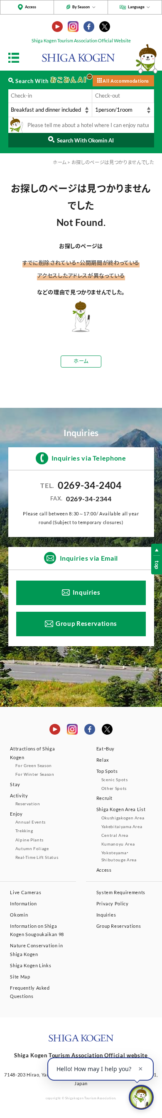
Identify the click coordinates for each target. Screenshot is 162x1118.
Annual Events (30, 821)
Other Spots (114, 788)
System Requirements (120, 892)
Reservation (27, 803)
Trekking (24, 830)
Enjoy (16, 813)
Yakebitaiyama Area (121, 826)
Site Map (20, 976)
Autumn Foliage (32, 848)
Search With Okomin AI (85, 140)
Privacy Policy (112, 903)
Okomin (19, 914)
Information (23, 903)
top (157, 565)
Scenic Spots (114, 779)
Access (30, 7)
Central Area (114, 835)
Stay (15, 784)
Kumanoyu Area (118, 843)
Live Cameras (25, 892)
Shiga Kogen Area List (121, 809)
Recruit (104, 798)
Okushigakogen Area (123, 817)
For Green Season (33, 765)
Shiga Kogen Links (30, 965)
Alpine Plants (29, 839)
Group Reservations (86, 623)
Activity (19, 795)
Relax (102, 759)
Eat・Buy (105, 748)
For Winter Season (34, 774)
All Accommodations (126, 80)
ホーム (59, 162)
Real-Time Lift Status (37, 857)
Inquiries (87, 592)
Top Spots (107, 771)
